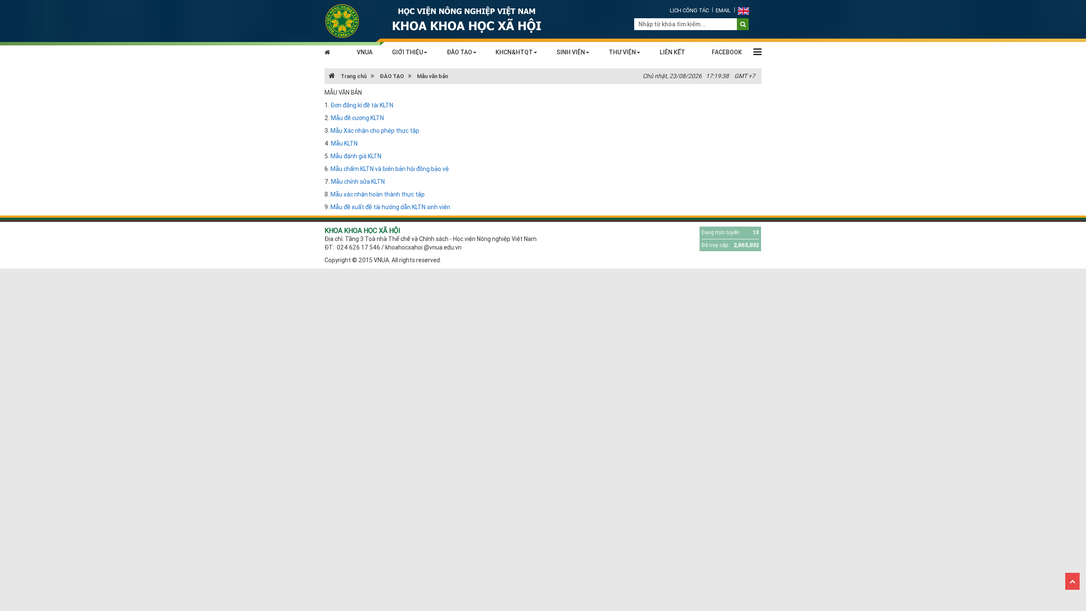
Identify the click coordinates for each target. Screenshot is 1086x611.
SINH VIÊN (571, 52)
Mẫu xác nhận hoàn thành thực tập (377, 194)
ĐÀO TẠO (459, 52)
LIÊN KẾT (672, 52)
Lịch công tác (689, 10)
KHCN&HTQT (514, 52)
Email (723, 10)
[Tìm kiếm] (743, 24)
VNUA (364, 52)
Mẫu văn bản (432, 76)
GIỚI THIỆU (407, 52)
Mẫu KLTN (344, 143)
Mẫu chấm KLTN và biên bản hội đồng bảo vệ (389, 169)
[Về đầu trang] (1072, 581)
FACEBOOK (727, 52)
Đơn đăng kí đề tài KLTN (361, 105)
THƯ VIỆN (622, 52)
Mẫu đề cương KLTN (357, 118)
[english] (743, 10)
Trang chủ (353, 76)
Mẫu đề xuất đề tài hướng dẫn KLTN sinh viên (390, 207)
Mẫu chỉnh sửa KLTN (358, 181)
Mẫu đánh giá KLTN (355, 156)
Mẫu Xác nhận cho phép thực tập (374, 131)
